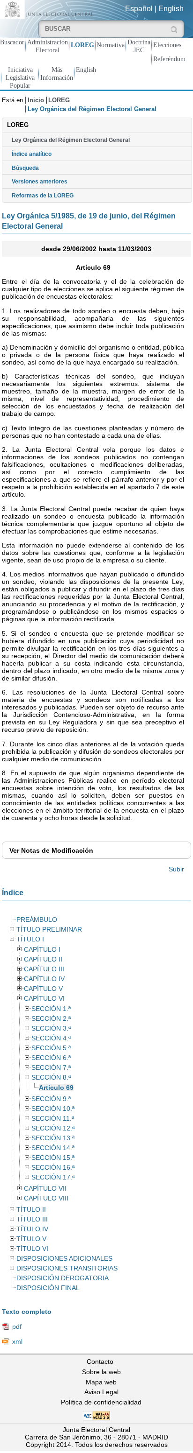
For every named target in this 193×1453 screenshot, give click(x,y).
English (171, 9)
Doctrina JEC (138, 46)
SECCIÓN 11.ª (52, 1118)
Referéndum (169, 59)
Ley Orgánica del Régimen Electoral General (71, 140)
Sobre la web (101, 1372)
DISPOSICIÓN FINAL (48, 1288)
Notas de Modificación (51, 850)
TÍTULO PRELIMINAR (49, 929)
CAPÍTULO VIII (46, 1198)
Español (139, 9)
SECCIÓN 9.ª (51, 1098)
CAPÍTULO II (43, 959)
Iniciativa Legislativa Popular (20, 77)
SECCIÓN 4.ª (51, 1038)
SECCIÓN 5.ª (51, 1048)
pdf (17, 1326)
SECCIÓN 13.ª (52, 1138)
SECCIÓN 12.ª (52, 1128)
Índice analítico (32, 154)
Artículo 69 (56, 1087)
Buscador (12, 42)
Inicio (36, 100)
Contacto (100, 1361)
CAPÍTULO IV (44, 979)
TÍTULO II (31, 1209)
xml (17, 1341)
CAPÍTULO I (42, 949)
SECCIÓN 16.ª (52, 1167)
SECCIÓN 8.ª (51, 1077)
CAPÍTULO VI (44, 998)
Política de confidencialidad (101, 1402)
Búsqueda (25, 168)
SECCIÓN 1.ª (51, 1008)
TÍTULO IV (32, 1229)
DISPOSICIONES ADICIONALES (64, 1258)
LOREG (82, 45)
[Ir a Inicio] (48, 9)
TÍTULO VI (32, 1248)
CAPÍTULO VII (45, 1188)
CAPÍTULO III (44, 969)
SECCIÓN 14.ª (52, 1147)
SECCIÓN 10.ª (52, 1108)
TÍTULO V (31, 1238)
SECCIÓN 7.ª (51, 1067)
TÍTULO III (32, 1219)
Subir (176, 869)
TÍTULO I (30, 939)
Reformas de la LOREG (43, 195)
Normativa (110, 45)
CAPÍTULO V (43, 988)
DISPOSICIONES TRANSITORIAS (67, 1268)
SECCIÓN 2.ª (51, 1018)
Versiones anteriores (39, 181)
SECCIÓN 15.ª (52, 1157)
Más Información (56, 73)
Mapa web (101, 1382)
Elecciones (167, 45)
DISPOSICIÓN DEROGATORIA (62, 1278)
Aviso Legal (101, 1392)
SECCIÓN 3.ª (51, 1028)
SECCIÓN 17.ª (52, 1177)
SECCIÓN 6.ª (51, 1057)
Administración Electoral (47, 46)
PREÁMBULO (36, 919)
